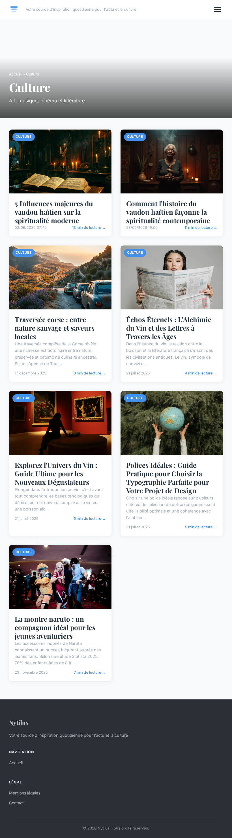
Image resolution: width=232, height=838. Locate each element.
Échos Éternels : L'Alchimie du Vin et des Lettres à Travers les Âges (168, 328)
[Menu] (217, 9)
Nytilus (19, 722)
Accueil (15, 74)
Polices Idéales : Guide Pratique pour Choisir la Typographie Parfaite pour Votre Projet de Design (167, 477)
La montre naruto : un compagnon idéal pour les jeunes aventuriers (55, 627)
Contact (16, 802)
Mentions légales (24, 792)
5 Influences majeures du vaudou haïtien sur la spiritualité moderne (54, 212)
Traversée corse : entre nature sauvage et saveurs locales (54, 328)
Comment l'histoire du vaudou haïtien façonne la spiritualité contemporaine (168, 212)
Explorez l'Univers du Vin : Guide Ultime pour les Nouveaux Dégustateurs (56, 473)
